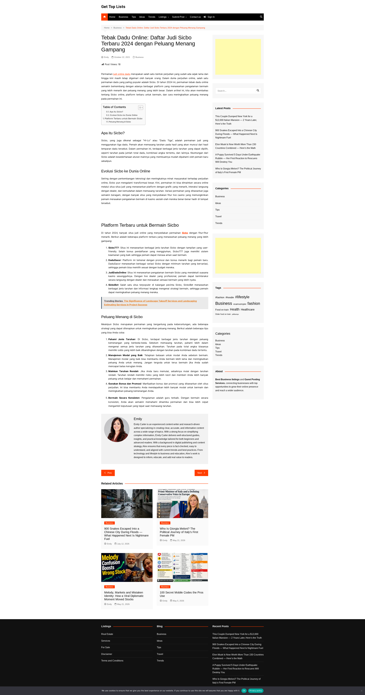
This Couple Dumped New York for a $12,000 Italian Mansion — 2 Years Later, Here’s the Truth (236, 120)
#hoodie (230, 297)
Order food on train (223, 314)
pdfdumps (235, 314)
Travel (218, 216)
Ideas (142, 17)
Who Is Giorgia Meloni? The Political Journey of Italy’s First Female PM (179, 532)
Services (105, 641)
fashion (254, 303)
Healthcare (248, 309)
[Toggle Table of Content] (139, 107)
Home (112, 17)
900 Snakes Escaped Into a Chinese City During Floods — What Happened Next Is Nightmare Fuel (236, 134)
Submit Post (178, 17)
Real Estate (107, 634)
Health (235, 309)
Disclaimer (106, 654)
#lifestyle (242, 297)
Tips (134, 17)
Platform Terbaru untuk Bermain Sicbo (123, 118)
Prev (110, 473)
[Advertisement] (238, 57)
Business (123, 17)
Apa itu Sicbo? (116, 112)
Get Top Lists (113, 6)
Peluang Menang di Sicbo (120, 122)
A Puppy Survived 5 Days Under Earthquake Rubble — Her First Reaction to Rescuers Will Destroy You (237, 158)
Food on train (222, 310)
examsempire (239, 304)
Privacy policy (256, 690)
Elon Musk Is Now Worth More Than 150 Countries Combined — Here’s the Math (235, 146)
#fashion (219, 297)
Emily (106, 57)
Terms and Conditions (112, 660)
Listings (163, 17)
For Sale (105, 647)
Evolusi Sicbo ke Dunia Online (123, 115)
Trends (151, 17)
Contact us (195, 17)
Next (199, 473)
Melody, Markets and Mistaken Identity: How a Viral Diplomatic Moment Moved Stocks (124, 596)
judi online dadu (121, 74)
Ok (244, 690)
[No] (361, 690)
